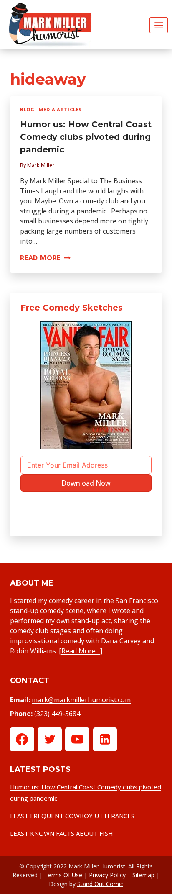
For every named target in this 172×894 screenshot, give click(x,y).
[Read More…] (80, 650)
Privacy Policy (107, 875)
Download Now (86, 483)
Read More (45, 257)
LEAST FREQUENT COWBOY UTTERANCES (72, 816)
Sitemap (143, 875)
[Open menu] (158, 25)
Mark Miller (41, 165)
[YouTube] (77, 739)
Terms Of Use (63, 875)
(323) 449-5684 (57, 713)
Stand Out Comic (100, 884)
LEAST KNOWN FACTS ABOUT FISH (61, 833)
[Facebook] (22, 739)
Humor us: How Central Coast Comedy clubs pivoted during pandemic (86, 136)
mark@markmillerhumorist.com (81, 699)
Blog (27, 109)
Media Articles (60, 109)
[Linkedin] (105, 739)
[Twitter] (50, 739)
